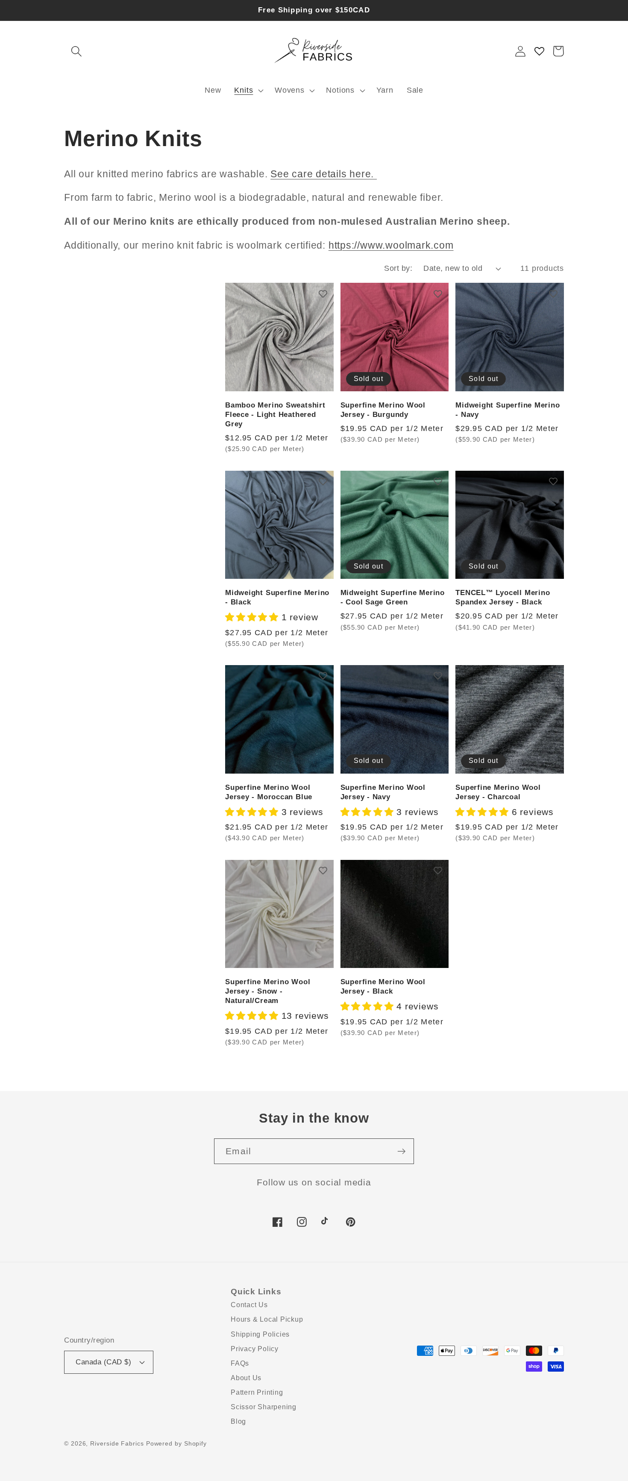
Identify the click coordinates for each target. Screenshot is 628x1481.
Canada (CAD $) (103, 1362)
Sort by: (398, 268)
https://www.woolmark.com (391, 245)
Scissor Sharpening (263, 1407)
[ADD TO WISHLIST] (323, 293)
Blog (238, 1421)
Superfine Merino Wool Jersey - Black (383, 986)
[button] (76, 51)
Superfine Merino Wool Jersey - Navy (383, 792)
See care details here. (323, 173)
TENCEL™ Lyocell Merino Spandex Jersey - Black (502, 597)
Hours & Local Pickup (267, 1319)
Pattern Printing (257, 1392)
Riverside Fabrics (117, 1443)
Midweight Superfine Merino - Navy (507, 410)
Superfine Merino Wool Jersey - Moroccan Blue (268, 792)
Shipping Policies (260, 1334)
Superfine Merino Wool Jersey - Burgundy (383, 410)
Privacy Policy (255, 1348)
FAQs (240, 1363)
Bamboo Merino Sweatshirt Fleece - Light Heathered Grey (275, 414)
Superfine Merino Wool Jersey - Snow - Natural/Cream (267, 991)
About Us (246, 1377)
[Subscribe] (401, 1151)
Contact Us (249, 1304)
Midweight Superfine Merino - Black (277, 597)
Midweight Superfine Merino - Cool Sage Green (392, 597)
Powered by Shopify (176, 1443)
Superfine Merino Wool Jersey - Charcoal (497, 792)
